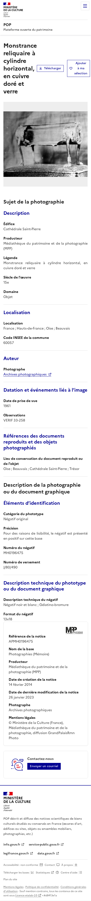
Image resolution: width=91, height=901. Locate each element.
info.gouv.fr (11, 844)
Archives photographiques (25, 374)
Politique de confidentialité (42, 887)
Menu (85, 6)
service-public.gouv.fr (44, 844)
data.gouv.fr (46, 853)
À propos (67, 865)
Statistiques (43, 873)
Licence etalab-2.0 (26, 895)
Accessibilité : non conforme (20, 865)
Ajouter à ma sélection (80, 68)
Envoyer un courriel (44, 766)
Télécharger (52, 68)
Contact (50, 865)
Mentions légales (13, 887)
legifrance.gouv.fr (16, 853)
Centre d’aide (69, 873)
